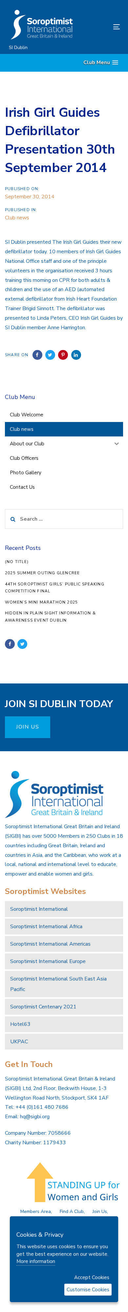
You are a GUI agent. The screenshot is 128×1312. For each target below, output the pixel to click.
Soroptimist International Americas (50, 944)
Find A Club (72, 1211)
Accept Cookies (91, 1277)
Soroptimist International (39, 909)
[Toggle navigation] (101, 26)
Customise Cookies (88, 1289)
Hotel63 (20, 1024)
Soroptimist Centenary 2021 (43, 1006)
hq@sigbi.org (35, 1116)
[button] (100, 62)
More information (35, 1261)
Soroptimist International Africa (46, 926)
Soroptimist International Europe (48, 961)
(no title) (17, 561)
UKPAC (19, 1041)
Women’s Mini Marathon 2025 (41, 602)
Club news (17, 217)
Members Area (35, 1211)
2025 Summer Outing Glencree (42, 573)
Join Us (100, 1211)
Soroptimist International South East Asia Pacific (58, 984)
